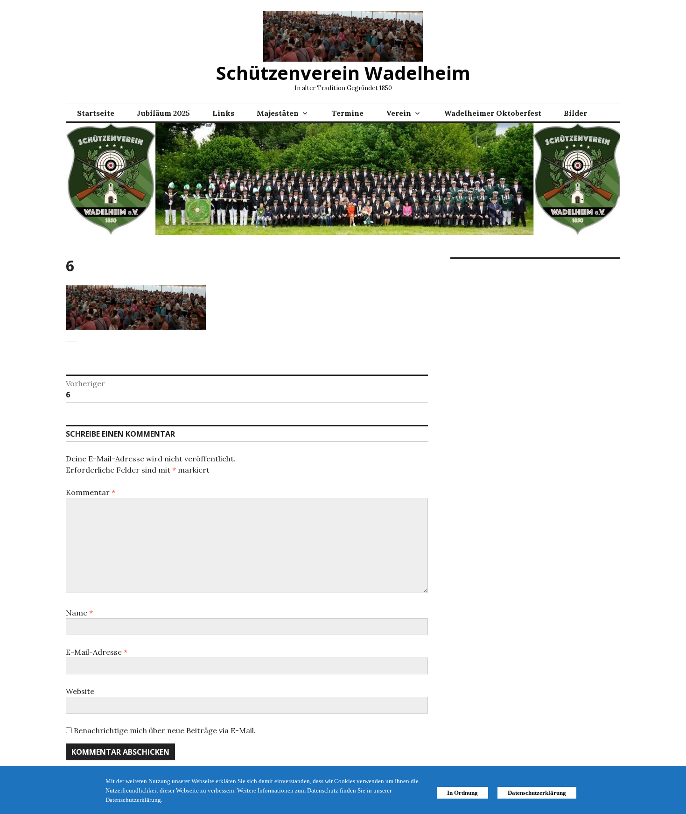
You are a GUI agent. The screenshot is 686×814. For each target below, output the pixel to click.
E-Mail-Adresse (96, 652)
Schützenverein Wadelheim (343, 72)
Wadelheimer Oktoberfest (492, 113)
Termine (347, 113)
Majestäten (278, 113)
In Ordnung (462, 792)
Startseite (95, 113)
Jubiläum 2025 (163, 113)
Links (223, 113)
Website (80, 691)
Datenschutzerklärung (537, 792)
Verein (398, 113)
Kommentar (90, 492)
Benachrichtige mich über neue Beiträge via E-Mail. (165, 730)
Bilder (575, 113)
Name (79, 612)
